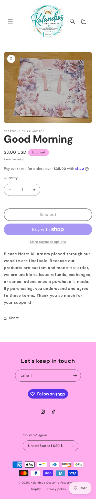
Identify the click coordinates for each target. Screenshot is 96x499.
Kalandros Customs (45, 482)
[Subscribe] (75, 375)
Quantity (11, 178)
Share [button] (14, 318)
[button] (10, 21)
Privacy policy (56, 489)
